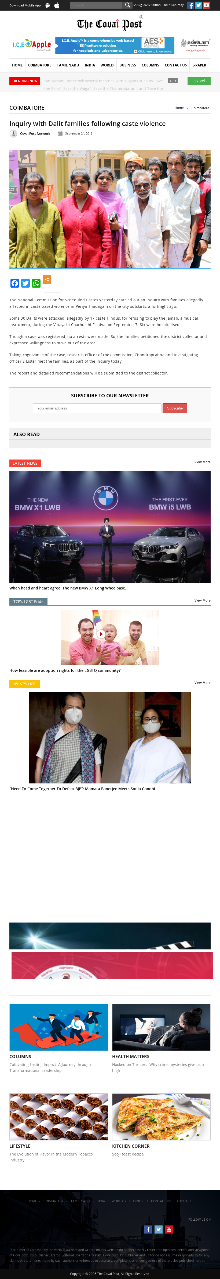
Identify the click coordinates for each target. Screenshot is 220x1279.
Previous (19, 208)
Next (200, 208)
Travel (199, 81)
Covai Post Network (35, 133)
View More (203, 462)
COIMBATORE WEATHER (110, 832)
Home (17, 65)
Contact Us (176, 65)
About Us (185, 1201)
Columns (150, 65)
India (90, 65)
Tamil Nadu (68, 65)
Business (127, 65)
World (107, 65)
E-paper (199, 65)
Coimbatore (39, 65)
